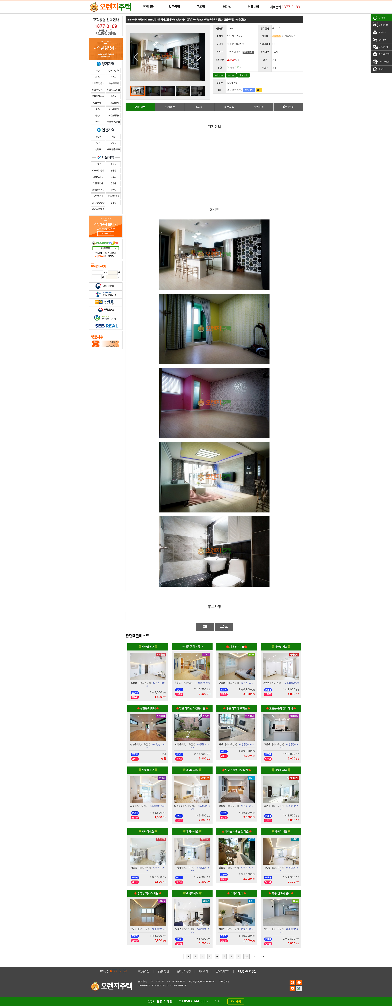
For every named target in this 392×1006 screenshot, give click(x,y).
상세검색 (382, 40)
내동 (221, 744)
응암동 (266, 683)
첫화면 (381, 69)
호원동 (134, 683)
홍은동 (177, 683)
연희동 (222, 683)
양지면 (178, 929)
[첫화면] (299, 982)
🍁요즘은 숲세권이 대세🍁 (281, 708)
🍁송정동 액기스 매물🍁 (148, 893)
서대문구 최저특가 (192, 646)
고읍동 (267, 744)
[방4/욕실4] (144, 744)
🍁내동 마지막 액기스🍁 (236, 708)
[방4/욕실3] (278, 929)
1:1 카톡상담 (383, 62)
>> (262, 956)
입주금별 (174, 7)
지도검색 (382, 32)
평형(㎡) (203, 683)
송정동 (133, 929)
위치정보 (219, 75)
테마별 (227, 7)
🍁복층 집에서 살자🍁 (281, 893)
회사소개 (203, 971)
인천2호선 (277, 36)
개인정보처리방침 (247, 971)
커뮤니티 (253, 7)
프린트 (224, 626)
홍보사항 (243, 75)
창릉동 (222, 806)
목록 (204, 626)
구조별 (200, 7)
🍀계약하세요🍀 (147, 647)
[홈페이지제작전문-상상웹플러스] (299, 988)
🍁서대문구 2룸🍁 (236, 647)
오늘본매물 (383, 25)
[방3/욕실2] (145, 683)
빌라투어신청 (184, 971)
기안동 (267, 868)
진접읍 (267, 929)
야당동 (178, 744)
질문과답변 (163, 971)
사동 (132, 806)
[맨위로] (292, 982)
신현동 (133, 744)
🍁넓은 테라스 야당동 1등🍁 (192, 708)
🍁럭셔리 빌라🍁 (237, 893)
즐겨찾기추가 (384, 54)
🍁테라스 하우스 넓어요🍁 (236, 831)
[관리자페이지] (292, 988)
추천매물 (147, 7)
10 (246, 956)
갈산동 (222, 868)
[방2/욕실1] (188, 683)
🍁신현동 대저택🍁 (148, 708)
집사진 (231, 75)
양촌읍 (267, 806)
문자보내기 (383, 47)
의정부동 (178, 806)
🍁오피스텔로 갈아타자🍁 (237, 770)
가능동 (134, 868)
